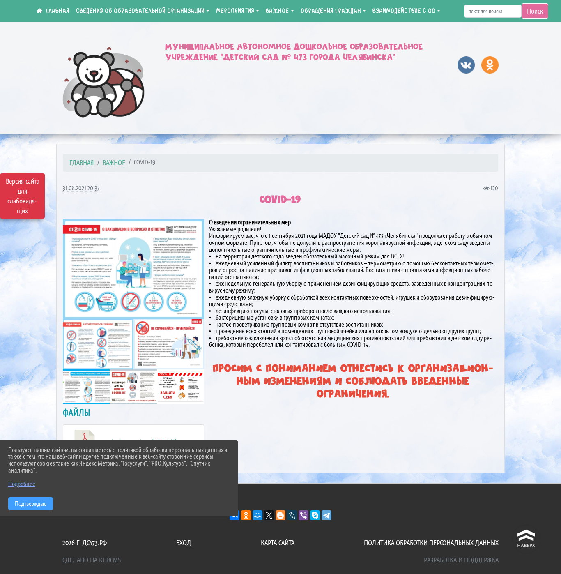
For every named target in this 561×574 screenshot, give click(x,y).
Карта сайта (277, 542)
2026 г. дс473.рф (84, 542)
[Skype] (315, 515)
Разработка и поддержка (461, 560)
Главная (81, 162)
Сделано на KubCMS (91, 560)
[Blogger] (280, 515)
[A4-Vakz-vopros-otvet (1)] (134, 269)
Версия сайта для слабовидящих (22, 196)
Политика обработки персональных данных (431, 542)
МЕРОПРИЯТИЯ (235, 11)
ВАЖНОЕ (277, 11)
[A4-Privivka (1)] (98, 344)
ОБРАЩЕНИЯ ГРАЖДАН (331, 11)
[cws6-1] (180, 386)
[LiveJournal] (292, 515)
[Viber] (303, 515)
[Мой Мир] (257, 515)
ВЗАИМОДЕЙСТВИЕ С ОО (403, 11)
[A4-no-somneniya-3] (168, 344)
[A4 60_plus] (133, 386)
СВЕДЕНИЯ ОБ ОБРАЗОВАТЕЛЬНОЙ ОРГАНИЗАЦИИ (140, 11)
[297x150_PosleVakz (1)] (86, 386)
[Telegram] (326, 515)
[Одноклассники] (246, 515)
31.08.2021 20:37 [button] (81, 188)
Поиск (535, 11)
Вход (183, 542)
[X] (269, 515)
